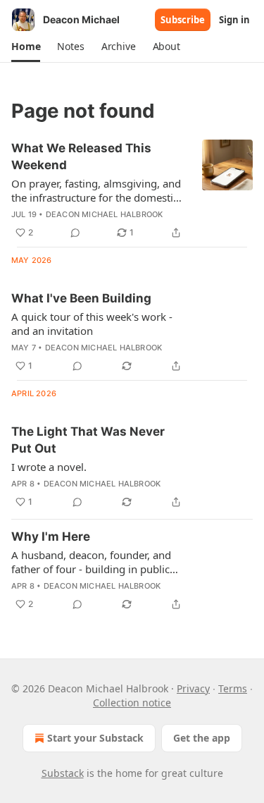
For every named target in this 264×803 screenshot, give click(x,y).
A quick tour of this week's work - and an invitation (91, 323)
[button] (26, 46)
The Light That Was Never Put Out (88, 439)
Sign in (234, 19)
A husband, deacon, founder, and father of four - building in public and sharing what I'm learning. (91, 562)
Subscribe (183, 19)
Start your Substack (95, 737)
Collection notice (132, 702)
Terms (232, 688)
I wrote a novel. (49, 467)
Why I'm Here (50, 536)
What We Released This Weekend (81, 156)
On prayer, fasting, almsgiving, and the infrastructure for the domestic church (96, 190)
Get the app (201, 737)
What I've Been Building (81, 298)
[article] (132, 190)
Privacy (193, 688)
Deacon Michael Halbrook (104, 214)
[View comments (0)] (75, 232)
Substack (63, 773)
